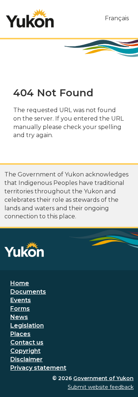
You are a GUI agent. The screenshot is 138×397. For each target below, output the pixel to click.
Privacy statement (38, 367)
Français (117, 18)
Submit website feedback (101, 387)
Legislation (27, 325)
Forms (20, 308)
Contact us (26, 342)
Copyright (25, 350)
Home (19, 283)
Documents (28, 291)
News (19, 317)
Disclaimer (26, 359)
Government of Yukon (103, 378)
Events (20, 300)
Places (20, 333)
